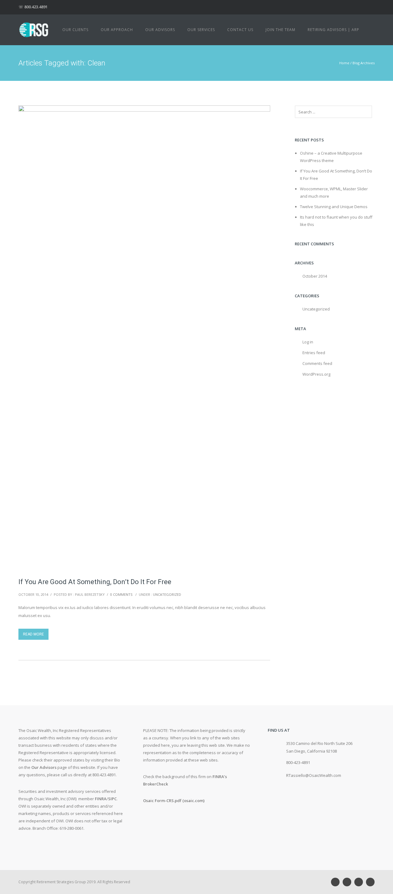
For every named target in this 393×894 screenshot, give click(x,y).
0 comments (121, 594)
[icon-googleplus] (348, 882)
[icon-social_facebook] (360, 882)
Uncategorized (167, 594)
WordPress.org (316, 374)
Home (344, 63)
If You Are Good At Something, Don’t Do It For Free (94, 582)
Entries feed (313, 352)
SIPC (112, 798)
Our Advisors (160, 29)
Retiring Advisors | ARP (333, 29)
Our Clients (75, 29)
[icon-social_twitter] (370, 882)
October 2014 (314, 276)
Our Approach (117, 29)
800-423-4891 (298, 762)
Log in (307, 342)
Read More (33, 634)
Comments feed (317, 363)
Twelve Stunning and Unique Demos (334, 206)
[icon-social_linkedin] (337, 882)
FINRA (101, 798)
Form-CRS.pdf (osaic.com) (179, 800)
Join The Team (280, 29)
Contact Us (240, 29)
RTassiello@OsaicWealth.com (313, 775)
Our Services (201, 29)
